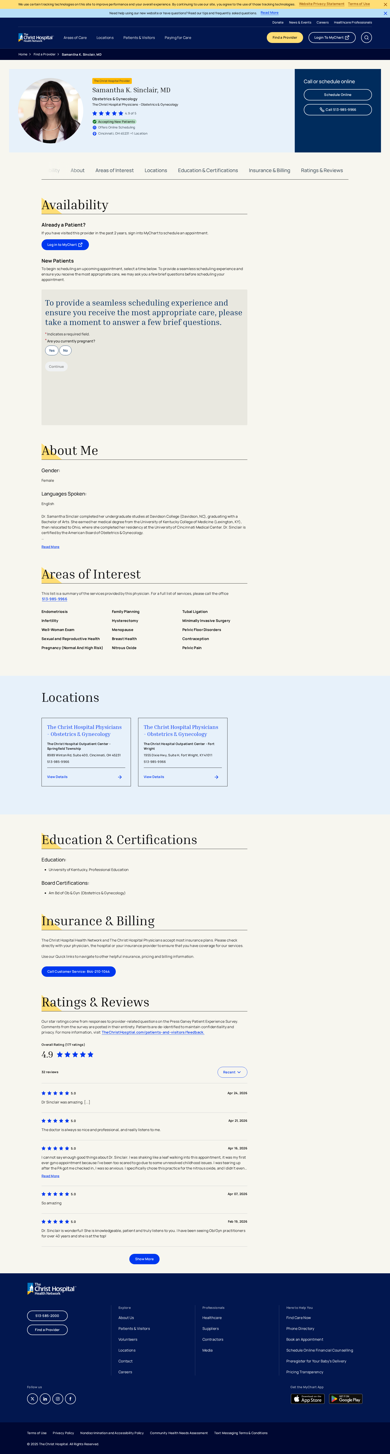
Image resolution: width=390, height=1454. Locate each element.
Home (23, 54)
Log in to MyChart (68, 245)
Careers (323, 22)
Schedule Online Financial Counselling (319, 1350)
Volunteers (127, 1339)
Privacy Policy (63, 1433)
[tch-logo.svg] (36, 37)
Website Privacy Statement (322, 4)
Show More (144, 1259)
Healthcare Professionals (353, 22)
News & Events (300, 22)
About (78, 170)
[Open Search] (366, 37)
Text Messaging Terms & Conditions (240, 1433)
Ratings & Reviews (322, 170)
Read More (270, 13)
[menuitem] (278, 22)
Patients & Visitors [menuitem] (139, 37)
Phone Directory (300, 1328)
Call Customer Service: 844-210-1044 (78, 971)
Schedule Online (338, 94)
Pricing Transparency (304, 1371)
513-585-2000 (47, 1315)
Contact (125, 1361)
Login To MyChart (335, 38)
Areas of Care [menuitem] (75, 37)
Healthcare (212, 1317)
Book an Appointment (304, 1340)
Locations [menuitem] (105, 37)
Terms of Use (359, 4)
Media (207, 1350)
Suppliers (210, 1328)
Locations (156, 170)
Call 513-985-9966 (341, 109)
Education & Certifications (208, 170)
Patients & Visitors (134, 1328)
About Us (126, 1317)
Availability (48, 170)
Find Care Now (298, 1317)
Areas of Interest (114, 170)
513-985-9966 (54, 598)
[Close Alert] (385, 4)
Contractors (212, 1339)
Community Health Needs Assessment (179, 1433)
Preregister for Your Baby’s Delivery (316, 1361)
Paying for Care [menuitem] (178, 37)
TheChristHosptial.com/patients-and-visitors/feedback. (153, 1032)
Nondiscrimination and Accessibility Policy (112, 1433)
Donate (278, 22)
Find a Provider (285, 37)
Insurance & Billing (269, 170)
